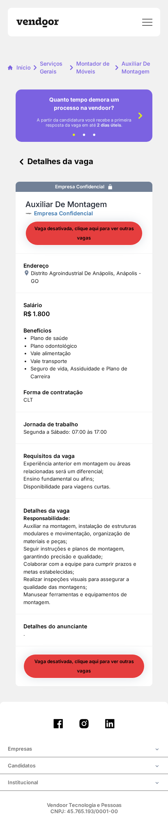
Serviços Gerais (51, 67)
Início (23, 67)
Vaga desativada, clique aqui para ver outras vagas (84, 233)
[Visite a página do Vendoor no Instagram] (84, 724)
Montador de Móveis (92, 67)
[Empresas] (84, 749)
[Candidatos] (84, 766)
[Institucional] (84, 783)
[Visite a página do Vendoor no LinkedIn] (110, 724)
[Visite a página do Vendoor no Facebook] (58, 724)
